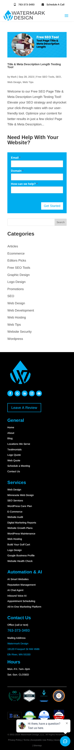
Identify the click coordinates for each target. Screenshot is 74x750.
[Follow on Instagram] (32, 393)
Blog (10, 438)
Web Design (14, 82)
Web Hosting (16, 317)
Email (15, 157)
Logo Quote (14, 454)
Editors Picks (16, 260)
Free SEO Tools (45, 76)
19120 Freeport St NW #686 (23, 649)
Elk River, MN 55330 (19, 654)
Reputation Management (21, 584)
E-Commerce (14, 511)
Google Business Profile (21, 555)
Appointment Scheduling (21, 601)
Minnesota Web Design (20, 495)
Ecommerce (16, 253)
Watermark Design (17, 643)
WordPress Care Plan (19, 506)
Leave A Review (24, 408)
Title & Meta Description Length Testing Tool (34, 66)
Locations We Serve (18, 443)
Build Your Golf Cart (18, 544)
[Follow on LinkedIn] (24, 393)
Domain (17, 170)
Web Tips (28, 82)
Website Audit (15, 517)
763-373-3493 (26, 4)
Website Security (19, 331)
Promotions (15, 289)
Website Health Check (20, 561)
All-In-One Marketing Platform (24, 606)
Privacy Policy (15, 740)
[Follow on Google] (17, 393)
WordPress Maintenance (21, 533)
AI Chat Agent (15, 590)
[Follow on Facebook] (10, 393)
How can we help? (24, 183)
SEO (58, 76)
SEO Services (15, 500)
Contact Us (13, 471)
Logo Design (16, 282)
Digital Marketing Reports (21, 522)
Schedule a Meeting (18, 465)
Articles (12, 246)
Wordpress (15, 339)
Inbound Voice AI (17, 595)
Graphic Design (18, 275)
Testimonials (14, 449)
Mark (14, 76)
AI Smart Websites (18, 579)
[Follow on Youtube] (39, 393)
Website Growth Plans (20, 528)
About (10, 432)
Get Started (52, 206)
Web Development (20, 310)
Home (10, 427)
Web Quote (13, 460)
